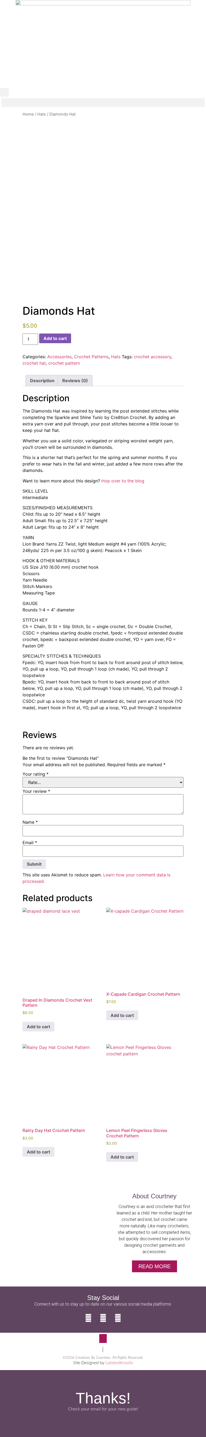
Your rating (36, 774)
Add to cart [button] (38, 1026)
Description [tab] (42, 380)
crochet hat (34, 363)
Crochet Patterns (91, 356)
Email (30, 842)
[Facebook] (88, 1318)
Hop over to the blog (122, 480)
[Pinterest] (117, 1318)
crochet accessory (152, 356)
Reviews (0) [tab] (75, 380)
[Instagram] (103, 1318)
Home (28, 114)
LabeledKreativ (119, 1363)
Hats (41, 114)
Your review (36, 791)
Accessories (59, 356)
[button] (4, 92)
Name (30, 822)
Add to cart (55, 338)
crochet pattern (64, 363)
